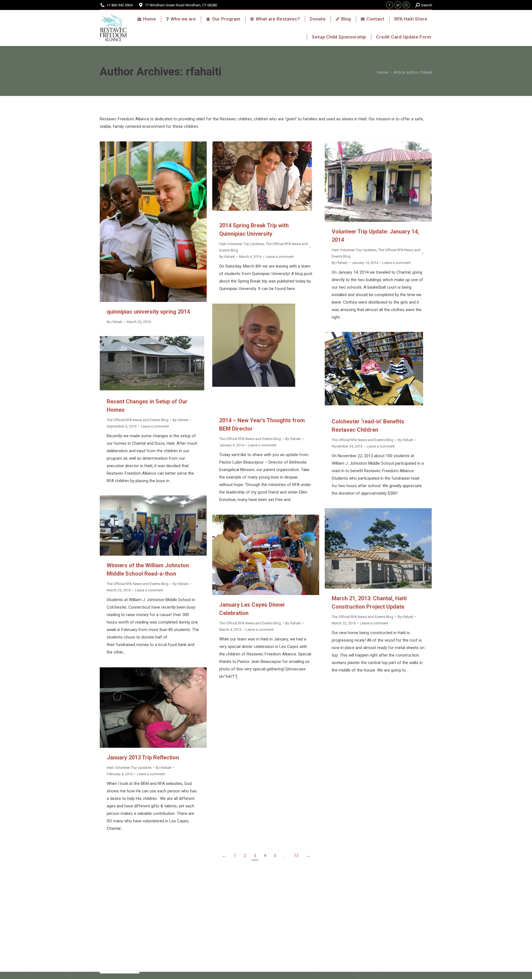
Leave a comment (279, 257)
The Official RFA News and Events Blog (250, 439)
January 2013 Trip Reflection (143, 757)
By (114, 322)
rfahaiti (203, 71)
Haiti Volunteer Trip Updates (241, 244)
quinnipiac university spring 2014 (148, 311)
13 (296, 855)
